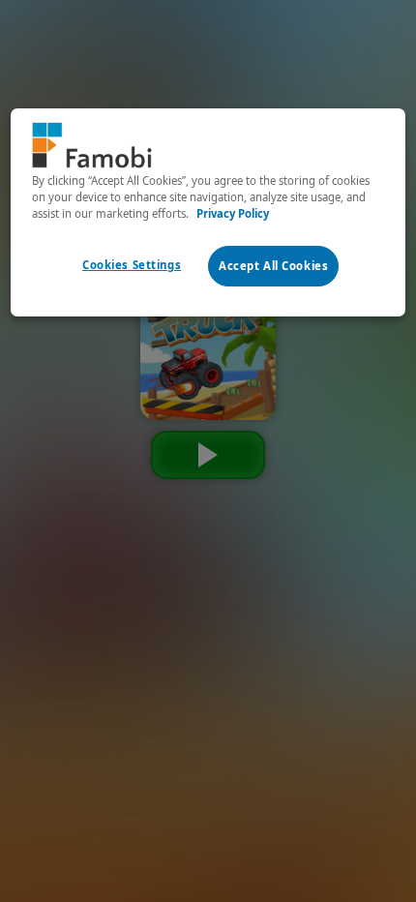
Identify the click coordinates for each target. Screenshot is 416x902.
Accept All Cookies (273, 265)
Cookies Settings (131, 264)
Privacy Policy (232, 213)
